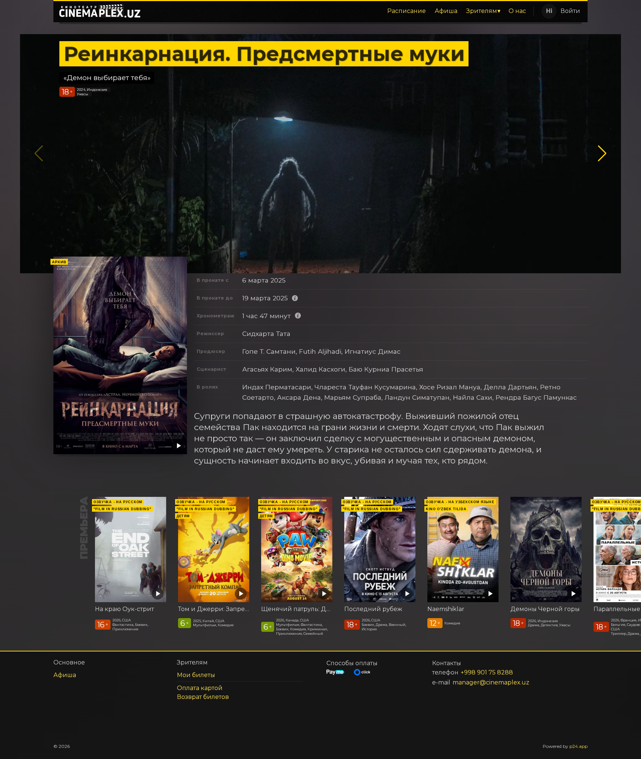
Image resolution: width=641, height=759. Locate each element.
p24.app (578, 746)
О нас (517, 10)
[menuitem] (406, 11)
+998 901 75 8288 (487, 672)
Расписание (406, 10)
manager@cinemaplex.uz (491, 682)
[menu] (338, 11)
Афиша (446, 10)
